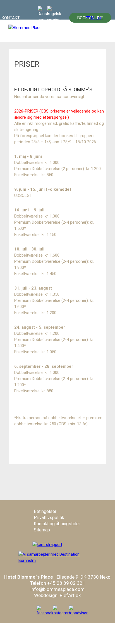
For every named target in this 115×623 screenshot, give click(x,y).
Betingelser (45, 511)
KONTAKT (11, 17)
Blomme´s (28, 577)
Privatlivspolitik (49, 517)
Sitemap (42, 530)
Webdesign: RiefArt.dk (57, 595)
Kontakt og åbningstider (57, 523)
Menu (95, 17)
